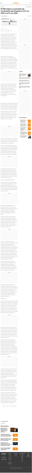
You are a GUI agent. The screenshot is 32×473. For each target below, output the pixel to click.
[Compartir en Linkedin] (6, 31)
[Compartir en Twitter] (5, 31)
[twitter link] (3, 457)
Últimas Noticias (10, 463)
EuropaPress (3, 423)
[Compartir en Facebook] (3, 31)
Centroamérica (10, 462)
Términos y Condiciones (28, 455)
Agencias (2, 6)
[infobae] (16, 3)
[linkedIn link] (5, 459)
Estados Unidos (10, 458)
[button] (11, 31)
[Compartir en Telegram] (8, 31)
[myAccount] (30, 3)
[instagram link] (5, 457)
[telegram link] (3, 459)
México (22, 458)
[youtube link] (2, 459)
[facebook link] (2, 457)
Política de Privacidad (28, 456)
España (10, 457)
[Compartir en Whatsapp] (1, 31)
